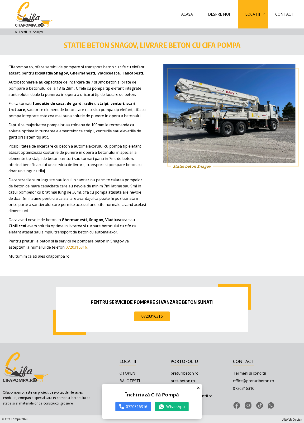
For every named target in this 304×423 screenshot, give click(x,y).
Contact (284, 14)
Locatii (252, 14)
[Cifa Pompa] (34, 14)
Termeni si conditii (249, 373)
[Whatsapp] (271, 405)
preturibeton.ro (185, 373)
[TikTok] (259, 405)
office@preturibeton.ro (253, 380)
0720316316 (76, 247)
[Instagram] (248, 405)
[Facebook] (237, 405)
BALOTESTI (129, 380)
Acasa (187, 14)
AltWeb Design (292, 420)
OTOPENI (128, 373)
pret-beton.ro (183, 380)
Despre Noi (219, 14)
